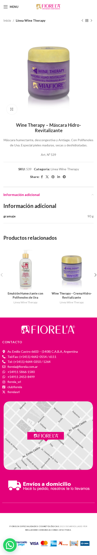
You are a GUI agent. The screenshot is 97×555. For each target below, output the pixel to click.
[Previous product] (82, 20)
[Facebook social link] (41, 177)
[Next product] (91, 20)
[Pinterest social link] (53, 177)
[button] (10, 545)
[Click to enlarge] (12, 109)
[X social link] (47, 177)
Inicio (7, 20)
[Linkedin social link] (58, 177)
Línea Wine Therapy (30, 20)
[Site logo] (48, 6)
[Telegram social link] (64, 177)
